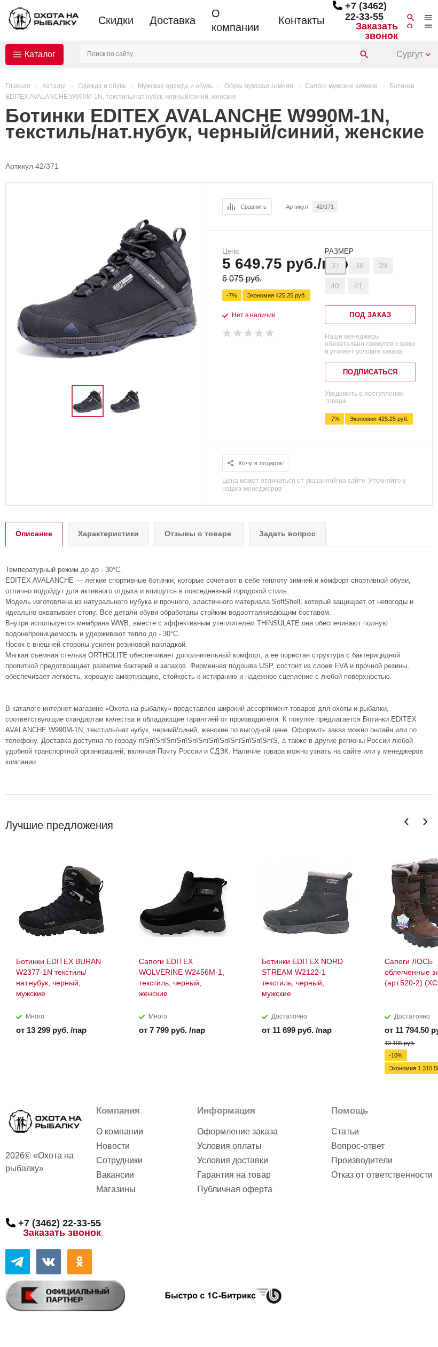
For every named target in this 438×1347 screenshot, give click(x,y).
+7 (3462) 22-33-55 (366, 11)
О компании (235, 20)
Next (425, 821)
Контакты (301, 20)
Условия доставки (232, 1160)
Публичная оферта (234, 1189)
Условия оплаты (229, 1145)
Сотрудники (119, 1160)
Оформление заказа (237, 1131)
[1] (227, 333)
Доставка (172, 20)
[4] (259, 333)
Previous (406, 821)
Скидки (116, 20)
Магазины (116, 1189)
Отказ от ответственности (382, 1174)
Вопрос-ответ (358, 1145)
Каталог (40, 54)
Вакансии (115, 1174)
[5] (270, 333)
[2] (238, 333)
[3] (249, 333)
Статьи (345, 1131)
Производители (362, 1160)
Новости (113, 1145)
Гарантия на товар (234, 1174)
